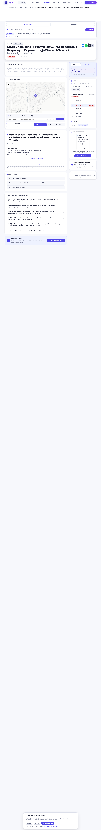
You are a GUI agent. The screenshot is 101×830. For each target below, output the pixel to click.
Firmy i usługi (29, 24)
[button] (35, 96)
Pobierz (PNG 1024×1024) (83, 155)
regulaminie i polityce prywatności (51, 826)
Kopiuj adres (76, 89)
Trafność (11, 33)
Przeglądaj (35, 2)
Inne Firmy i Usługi (18, 43)
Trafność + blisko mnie (23, 33)
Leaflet (44, 112)
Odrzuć (29, 823)
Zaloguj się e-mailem (36, 158)
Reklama (56, 2)
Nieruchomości (67, 2)
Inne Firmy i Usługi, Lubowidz (17, 187)
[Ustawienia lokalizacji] (94, 36)
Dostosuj (37, 823)
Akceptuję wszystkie (48, 823)
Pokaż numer (83, 125)
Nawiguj (76, 65)
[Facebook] (83, 45)
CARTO (63, 112)
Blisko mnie (47, 2)
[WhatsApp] (86, 45)
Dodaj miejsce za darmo (56, 240)
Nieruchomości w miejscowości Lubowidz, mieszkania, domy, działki (27, 182)
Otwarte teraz (46, 33)
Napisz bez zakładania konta (35, 165)
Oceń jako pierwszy (23, 56)
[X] (89, 45)
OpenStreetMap (51, 112)
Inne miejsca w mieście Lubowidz (18, 178)
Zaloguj (81, 2)
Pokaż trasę (60, 119)
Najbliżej (35, 33)
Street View (88, 65)
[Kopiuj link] (92, 45)
